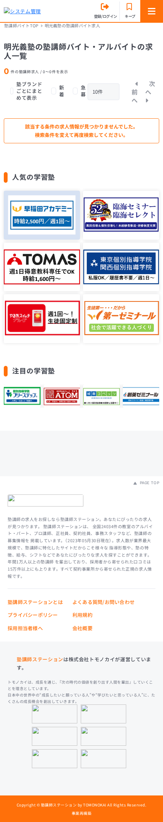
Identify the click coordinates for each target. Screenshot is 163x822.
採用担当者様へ (25, 628)
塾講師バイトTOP (21, 25)
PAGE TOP (148, 482)
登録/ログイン (105, 16)
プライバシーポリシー (33, 614)
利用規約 (82, 614)
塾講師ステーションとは (35, 602)
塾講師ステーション (40, 659)
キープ (130, 16)
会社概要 (82, 628)
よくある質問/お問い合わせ (103, 602)
